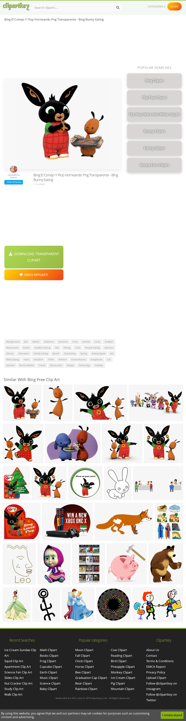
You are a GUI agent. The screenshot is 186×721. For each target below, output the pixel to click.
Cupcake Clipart (51, 667)
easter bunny (78, 359)
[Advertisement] (62, 51)
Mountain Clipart (122, 689)
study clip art (13, 689)
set (112, 353)
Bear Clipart (83, 683)
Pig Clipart (118, 683)
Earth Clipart (48, 672)
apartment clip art (17, 667)
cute (77, 347)
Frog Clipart (48, 661)
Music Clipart (49, 678)
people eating (92, 347)
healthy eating (42, 347)
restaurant (12, 347)
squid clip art (13, 661)
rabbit (35, 341)
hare (26, 359)
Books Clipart (49, 655)
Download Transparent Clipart (35, 257)
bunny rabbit (26, 365)
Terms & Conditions (160, 661)
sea (57, 347)
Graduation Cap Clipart (91, 678)
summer (63, 341)
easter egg (84, 365)
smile (51, 359)
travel (42, 365)
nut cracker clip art (18, 683)
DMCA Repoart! (35, 275)
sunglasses (96, 359)
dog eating (70, 353)
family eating (41, 353)
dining (67, 347)
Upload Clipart (156, 678)
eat (26, 341)
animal (86, 341)
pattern (62, 359)
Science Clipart (50, 683)
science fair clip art (18, 672)
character (23, 353)
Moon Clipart (84, 650)
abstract (109, 347)
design (70, 365)
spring (83, 353)
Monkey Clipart (121, 672)
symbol (10, 365)
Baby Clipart (48, 689)
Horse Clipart (84, 667)
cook (97, 341)
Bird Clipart (119, 661)
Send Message (13, 182)
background (12, 341)
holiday (99, 365)
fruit (75, 341)
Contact (151, 655)
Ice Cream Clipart (123, 678)
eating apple (98, 353)
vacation (38, 359)
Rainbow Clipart (86, 689)
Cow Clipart (119, 650)
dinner (10, 353)
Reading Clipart (121, 655)
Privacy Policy (155, 672)
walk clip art (13, 694)
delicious (49, 341)
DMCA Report (156, 667)
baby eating (12, 359)
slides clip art (14, 678)
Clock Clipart (84, 661)
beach (56, 353)
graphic (109, 341)
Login (174, 6)
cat (109, 359)
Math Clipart (48, 650)
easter (26, 347)
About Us (152, 650)
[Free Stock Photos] (15, 6)
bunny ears (56, 365)
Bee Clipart (83, 672)
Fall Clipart (82, 655)
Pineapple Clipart (123, 667)
